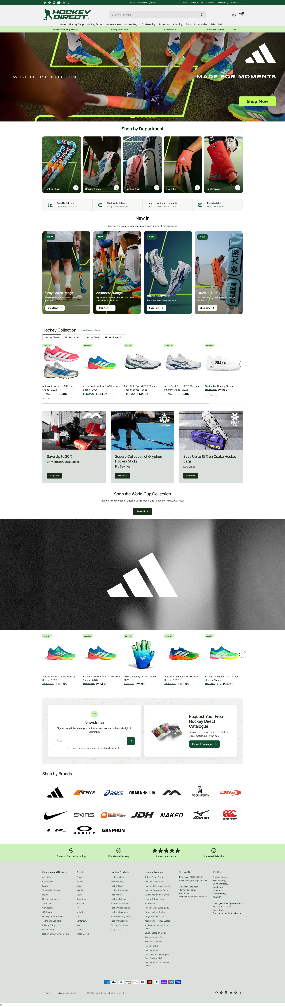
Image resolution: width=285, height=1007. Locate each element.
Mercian (80, 890)
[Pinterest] (63, 2)
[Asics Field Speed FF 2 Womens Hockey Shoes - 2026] (183, 362)
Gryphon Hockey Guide (155, 933)
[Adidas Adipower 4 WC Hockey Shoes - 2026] (183, 653)
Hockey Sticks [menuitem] (94, 24)
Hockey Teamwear (51, 899)
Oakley (79, 929)
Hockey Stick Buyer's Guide (157, 886)
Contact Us (47, 881)
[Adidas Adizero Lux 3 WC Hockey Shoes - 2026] (102, 362)
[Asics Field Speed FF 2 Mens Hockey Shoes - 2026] (142, 362)
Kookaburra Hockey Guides (157, 920)
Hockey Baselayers (119, 920)
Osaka (79, 894)
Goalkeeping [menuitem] (148, 24)
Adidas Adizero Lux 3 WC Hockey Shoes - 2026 (101, 388)
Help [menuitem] (220, 24)
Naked (79, 912)
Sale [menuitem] (212, 24)
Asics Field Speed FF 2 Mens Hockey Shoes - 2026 (139, 388)
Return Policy (48, 929)
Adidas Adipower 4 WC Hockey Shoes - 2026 (181, 678)
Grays (79, 877)
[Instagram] (54, 2)
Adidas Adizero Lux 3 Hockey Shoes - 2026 (58, 388)
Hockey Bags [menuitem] (131, 24)
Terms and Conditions (52, 920)
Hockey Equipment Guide (156, 890)
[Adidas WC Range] (117, 272)
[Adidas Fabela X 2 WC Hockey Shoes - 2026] (61, 653)
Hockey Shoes (52, 337)
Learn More (142, 511)
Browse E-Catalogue (154, 899)
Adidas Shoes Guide (154, 877)
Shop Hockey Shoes (90, 330)
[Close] (1, 1005)
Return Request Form (154, 937)
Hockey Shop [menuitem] (76, 24)
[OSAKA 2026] (219, 272)
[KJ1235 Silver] (44, 399)
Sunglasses (116, 929)
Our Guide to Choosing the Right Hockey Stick (157, 956)
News (45, 894)
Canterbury (81, 920)
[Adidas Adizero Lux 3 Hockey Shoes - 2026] (61, 362)
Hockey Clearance (119, 912)
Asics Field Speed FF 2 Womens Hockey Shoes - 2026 (181, 388)
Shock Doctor (82, 934)
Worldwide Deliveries (51, 890)
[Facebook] (44, 2)
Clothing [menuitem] (178, 24)
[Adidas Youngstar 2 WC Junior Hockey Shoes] (224, 653)
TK (77, 907)
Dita (78, 916)
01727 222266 (196, 877)
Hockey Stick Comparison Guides (157, 964)
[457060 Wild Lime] (216, 395)
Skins (78, 925)
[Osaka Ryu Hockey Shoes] (224, 362)
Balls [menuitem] (188, 24)
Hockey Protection (114, 337)
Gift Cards (47, 912)
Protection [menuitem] (164, 24)
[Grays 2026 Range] (66, 272)
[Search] (202, 14)
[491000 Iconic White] (207, 395)
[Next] (242, 364)
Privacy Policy (48, 925)
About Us (46, 877)
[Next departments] (240, 129)
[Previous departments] (233, 129)
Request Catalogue (204, 744)
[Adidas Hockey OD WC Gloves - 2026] (142, 653)
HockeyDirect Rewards (53, 916)
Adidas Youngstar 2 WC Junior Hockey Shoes (221, 678)
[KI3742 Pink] (49, 399)
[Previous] (42, 364)
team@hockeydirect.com (196, 880)
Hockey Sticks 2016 (154, 881)
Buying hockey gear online (157, 894)
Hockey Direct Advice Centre (55, 934)
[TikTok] (68, 2)
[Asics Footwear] (168, 272)
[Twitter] (49, 2)
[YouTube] (59, 2)
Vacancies (47, 903)
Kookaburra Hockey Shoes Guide (157, 927)
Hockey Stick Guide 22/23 (157, 907)
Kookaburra (81, 899)
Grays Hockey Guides (155, 912)
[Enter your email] (131, 741)
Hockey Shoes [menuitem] (113, 24)
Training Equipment (119, 925)
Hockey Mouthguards (121, 916)
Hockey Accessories (120, 903)
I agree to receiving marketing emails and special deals (97, 748)
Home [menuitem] (63, 24)
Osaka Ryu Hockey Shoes (219, 386)
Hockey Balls (116, 894)
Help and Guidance (154, 941)
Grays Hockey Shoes (154, 916)
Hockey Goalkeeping (120, 907)
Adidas (79, 881)
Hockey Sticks (72, 337)
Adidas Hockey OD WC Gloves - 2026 (141, 678)
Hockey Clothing (118, 899)
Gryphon (80, 903)
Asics (78, 886)
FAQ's (45, 886)
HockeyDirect (100, 993)
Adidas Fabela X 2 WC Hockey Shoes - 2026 (58, 678)
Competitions (48, 907)
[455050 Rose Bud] (211, 395)
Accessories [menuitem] (200, 24)
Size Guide (150, 903)
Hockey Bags (92, 337)
